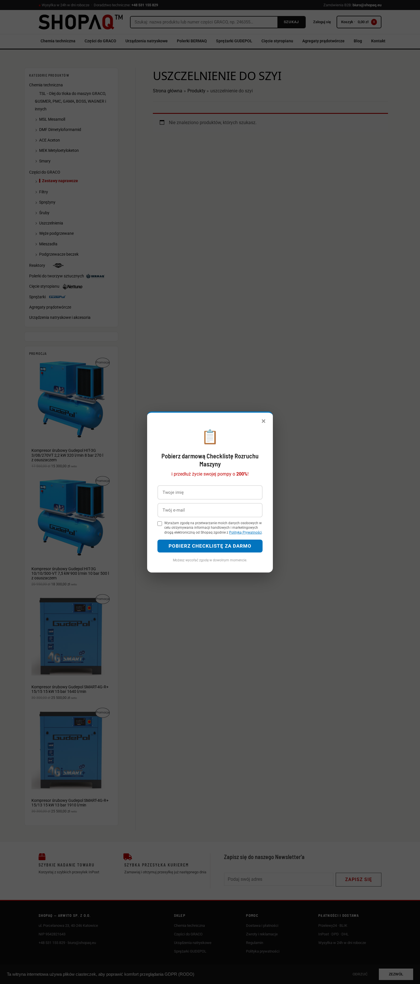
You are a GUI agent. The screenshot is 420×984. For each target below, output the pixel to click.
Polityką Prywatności (245, 532)
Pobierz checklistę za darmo (210, 546)
